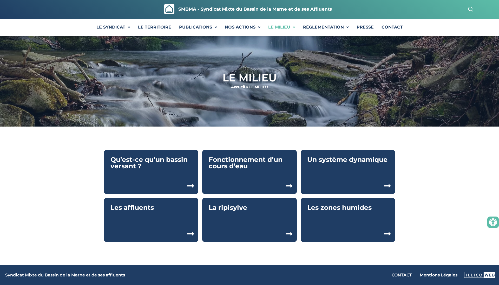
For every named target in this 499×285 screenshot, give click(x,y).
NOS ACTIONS (240, 27)
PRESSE (365, 27)
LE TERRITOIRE (154, 27)
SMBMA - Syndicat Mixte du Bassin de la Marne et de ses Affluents (255, 9)
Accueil (238, 87)
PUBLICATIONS (195, 27)
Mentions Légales (438, 275)
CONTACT (392, 27)
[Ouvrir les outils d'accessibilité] (493, 222)
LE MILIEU (279, 27)
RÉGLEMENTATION (323, 27)
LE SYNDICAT (110, 27)
